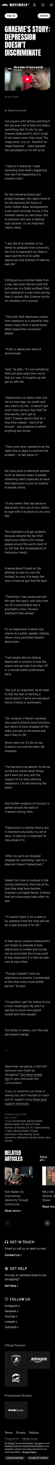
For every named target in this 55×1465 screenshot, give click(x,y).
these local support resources (25, 1102)
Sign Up (11, 15)
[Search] (42, 4)
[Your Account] (34, 4)
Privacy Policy (29, 1452)
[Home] (15, 5)
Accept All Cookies (38, 1458)
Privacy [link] (21, 1433)
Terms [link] (9, 1433)
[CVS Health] (16, 1410)
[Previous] (8, 1223)
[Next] (47, 1223)
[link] (45, 1159)
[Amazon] (39, 1360)
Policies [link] (34, 1433)
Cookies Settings (14, 1458)
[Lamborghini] (16, 1360)
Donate (44, 15)
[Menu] (51, 4)
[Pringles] (16, 1378)
